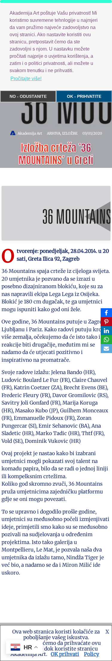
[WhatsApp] (106, 339)
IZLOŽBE (70, 133)
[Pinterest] (106, 321)
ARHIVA (53, 133)
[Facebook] (106, 312)
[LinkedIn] (106, 330)
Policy (91, 654)
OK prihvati (65, 654)
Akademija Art (30, 133)
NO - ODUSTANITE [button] (28, 96)
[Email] (106, 348)
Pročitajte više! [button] (26, 78)
